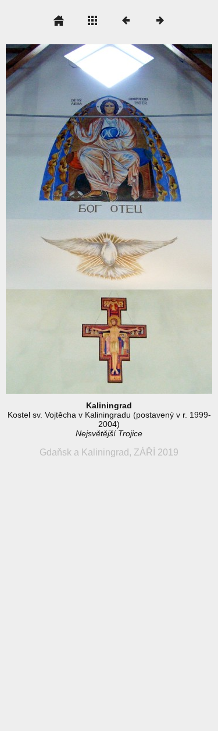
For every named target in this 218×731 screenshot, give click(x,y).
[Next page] (150, 219)
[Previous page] (47, 219)
